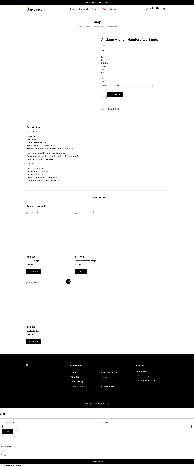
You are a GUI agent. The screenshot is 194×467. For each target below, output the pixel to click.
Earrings (87, 27)
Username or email (9, 422)
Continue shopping (8, 465)
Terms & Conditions (77, 386)
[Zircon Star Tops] (48, 233)
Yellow (103, 75)
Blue (102, 57)
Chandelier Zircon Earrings (85, 261)
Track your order (108, 386)
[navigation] (97, 458)
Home (79, 27)
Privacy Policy (75, 377)
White (103, 72)
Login (7, 432)
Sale (96, 2)
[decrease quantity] (102, 94)
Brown (103, 60)
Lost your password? (8, 437)
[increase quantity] (102, 103)
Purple (103, 69)
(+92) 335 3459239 (140, 371)
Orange (103, 66)
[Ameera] (34, 9)
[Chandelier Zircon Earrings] (97, 233)
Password (106, 422)
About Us (74, 372)
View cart (18, 465)
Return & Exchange (77, 382)
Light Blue (104, 63)
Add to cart (115, 95)
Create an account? (6, 447)
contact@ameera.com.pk (142, 376)
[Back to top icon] (184, 463)
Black (103, 54)
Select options (33, 271)
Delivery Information (110, 372)
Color (103, 50)
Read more (81, 271)
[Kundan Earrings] (48, 304)
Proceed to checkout (97, 461)
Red (102, 81)
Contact (105, 382)
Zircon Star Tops (32, 261)
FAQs (105, 377)
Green (103, 78)
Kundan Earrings (33, 331)
